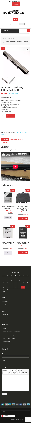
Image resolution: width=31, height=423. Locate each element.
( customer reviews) (13, 93)
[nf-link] (13, 373)
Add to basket (10, 116)
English (5, 415)
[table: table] (19, 373)
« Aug (3, 291)
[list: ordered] (3, 373)
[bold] (12, 370)
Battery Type (20, 132)
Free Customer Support (9, 338)
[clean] (21, 370)
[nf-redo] (26, 373)
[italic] (15, 370)
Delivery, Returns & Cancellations (12, 331)
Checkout (6, 308)
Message (5, 367)
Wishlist (4, 318)
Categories (7, 31)
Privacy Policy (6, 341)
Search (22, 24)
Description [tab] (5, 139)
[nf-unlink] (16, 373)
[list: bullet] (6, 373)
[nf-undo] (23, 373)
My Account (16, 4)
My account (5, 301)
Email (4, 360)
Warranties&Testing (8, 335)
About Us (4, 311)
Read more (8, 217)
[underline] (18, 370)
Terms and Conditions (9, 345)
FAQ (4, 328)
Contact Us (5, 314)
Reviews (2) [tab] (5, 142)
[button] (28, 30)
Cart (5, 304)
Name (3, 354)
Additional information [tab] (16, 139)
